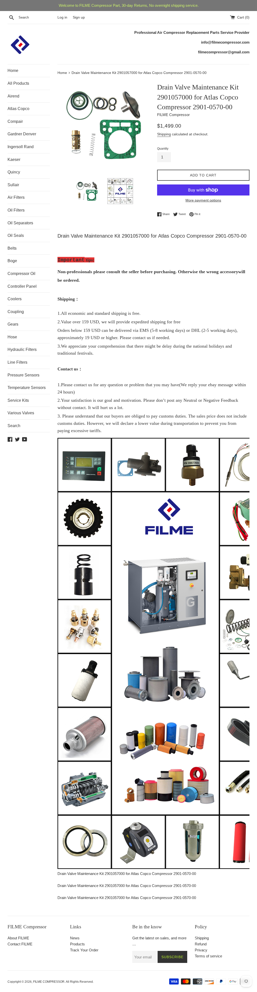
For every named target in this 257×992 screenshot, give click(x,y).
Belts (12, 248)
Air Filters (16, 197)
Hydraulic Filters (22, 349)
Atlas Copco (18, 109)
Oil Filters (16, 210)
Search (14, 426)
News (75, 938)
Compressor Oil (21, 273)
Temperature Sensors (27, 387)
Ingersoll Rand (21, 147)
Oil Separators (20, 223)
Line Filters (17, 362)
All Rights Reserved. (80, 981)
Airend (13, 96)
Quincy (14, 172)
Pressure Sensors (23, 375)
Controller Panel (22, 286)
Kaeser (14, 159)
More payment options (203, 200)
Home (13, 70)
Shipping (164, 134)
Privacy (201, 950)
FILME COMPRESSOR (49, 981)
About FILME (18, 938)
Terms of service (208, 956)
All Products (18, 83)
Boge (12, 261)
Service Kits (18, 400)
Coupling (16, 312)
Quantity (162, 148)
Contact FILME (20, 944)
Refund (201, 944)
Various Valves (21, 413)
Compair (15, 121)
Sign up (79, 17)
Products (77, 944)
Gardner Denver (22, 134)
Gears (13, 324)
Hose (12, 337)
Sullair (13, 185)
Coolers (15, 299)
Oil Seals (16, 235)
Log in (62, 17)
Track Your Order (84, 950)
